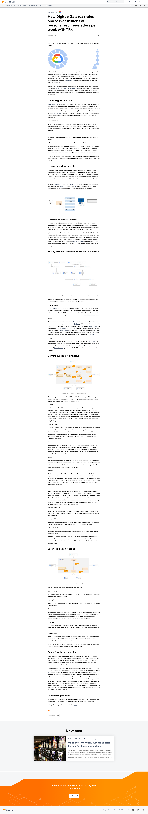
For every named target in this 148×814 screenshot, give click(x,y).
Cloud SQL (93, 334)
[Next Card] (74, 748)
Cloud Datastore (91, 341)
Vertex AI (62, 186)
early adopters (57, 113)
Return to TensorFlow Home (137, 2)
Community (48, 5)
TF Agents (59, 88)
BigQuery (76, 324)
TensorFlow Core (10, 5)
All (2, 5)
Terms (116, 810)
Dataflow (62, 328)
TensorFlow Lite (33, 5)
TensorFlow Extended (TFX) (70, 88)
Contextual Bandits (69, 80)
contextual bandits (78, 241)
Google (105, 810)
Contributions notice (124, 810)
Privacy (110, 810)
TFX (41, 5)
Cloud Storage (93, 326)
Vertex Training (64, 330)
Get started (74, 796)
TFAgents (56, 184)
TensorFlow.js (22, 5)
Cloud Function (58, 348)
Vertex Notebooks (53, 308)
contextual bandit (73, 184)
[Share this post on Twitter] (98, 35)
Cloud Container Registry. (91, 315)
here (49, 672)
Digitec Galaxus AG (53, 104)
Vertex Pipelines (77, 322)
